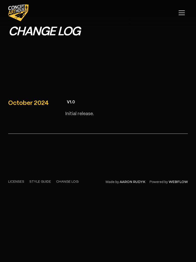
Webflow (178, 182)
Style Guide (40, 181)
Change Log (67, 181)
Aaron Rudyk (132, 182)
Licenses (16, 181)
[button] (182, 13)
